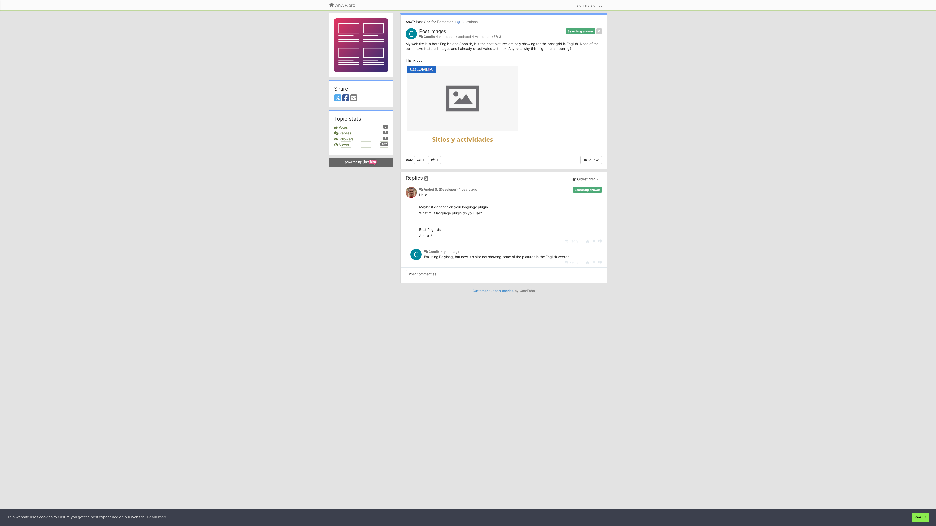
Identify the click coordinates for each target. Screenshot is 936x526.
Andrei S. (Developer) (441, 189)
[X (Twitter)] (337, 98)
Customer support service (493, 291)
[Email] (353, 98)
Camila (429, 36)
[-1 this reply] (600, 241)
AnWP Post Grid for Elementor (429, 22)
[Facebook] (345, 98)
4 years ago (467, 189)
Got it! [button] (920, 517)
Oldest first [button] (586, 179)
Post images (432, 31)
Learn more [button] (157, 517)
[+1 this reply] (587, 241)
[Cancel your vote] (594, 241)
